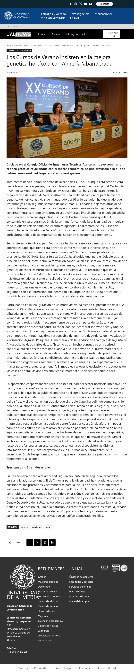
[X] (37, 542)
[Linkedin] (52, 542)
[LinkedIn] (85, 4)
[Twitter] (80, 4)
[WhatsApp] (45, 542)
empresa (25, 527)
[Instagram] (75, 4)
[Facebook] (70, 4)
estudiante (37, 527)
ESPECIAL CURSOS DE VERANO (28, 45)
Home (47, 527)
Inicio (9, 45)
